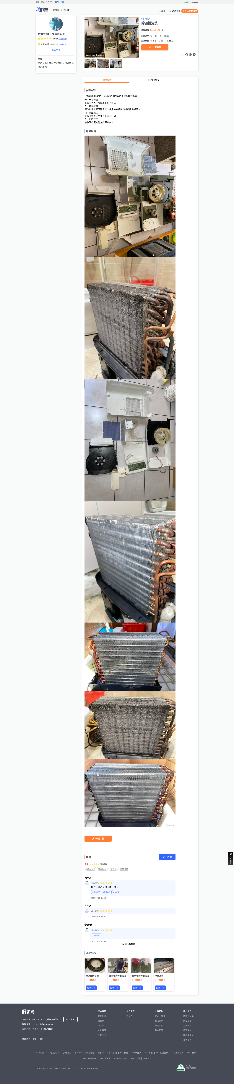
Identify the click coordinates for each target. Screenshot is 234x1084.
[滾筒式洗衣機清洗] (118, 965)
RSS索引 (102, 1035)
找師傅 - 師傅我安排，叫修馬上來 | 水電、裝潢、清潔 (42, 9)
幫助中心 (159, 1025)
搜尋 (163, 11)
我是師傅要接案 (190, 11)
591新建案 (136, 1053)
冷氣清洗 (159, 976)
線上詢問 (70, 1019)
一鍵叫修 (156, 47)
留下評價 (167, 857)
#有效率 (116, 892)
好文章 (101, 1025)
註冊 (163, 1016)
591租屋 (124, 1053)
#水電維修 (62, 44)
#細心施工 (96, 892)
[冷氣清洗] (164, 965)
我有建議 (159, 1030)
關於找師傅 (188, 1016)
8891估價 (135, 1058)
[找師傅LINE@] (41, 1039)
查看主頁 (56, 50)
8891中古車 (105, 1058)
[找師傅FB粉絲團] (34, 1039)
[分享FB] (186, 54)
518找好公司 (54, 1053)
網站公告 (187, 1021)
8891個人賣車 (120, 1058)
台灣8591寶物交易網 (84, 1053)
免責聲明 (187, 1025)
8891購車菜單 (89, 1058)
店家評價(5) (153, 80)
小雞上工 (67, 1053)
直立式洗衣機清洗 (140, 976)
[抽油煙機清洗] (95, 965)
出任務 (146, 1058)
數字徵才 (187, 1040)
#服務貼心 (106, 892)
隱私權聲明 (188, 1035)
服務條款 (187, 1030)
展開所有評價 (128, 944)
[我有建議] (230, 858)
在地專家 (102, 1030)
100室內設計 (178, 1053)
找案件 (129, 1016)
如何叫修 (102, 1016)
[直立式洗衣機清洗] (141, 965)
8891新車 (191, 1053)
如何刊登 (176, 11)
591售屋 (149, 1053)
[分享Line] (190, 54)
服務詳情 (107, 80)
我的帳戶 (159, 1021)
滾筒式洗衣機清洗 (117, 976)
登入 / (158, 1016)
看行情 (101, 1021)
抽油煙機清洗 (92, 976)
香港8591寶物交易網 (107, 1053)
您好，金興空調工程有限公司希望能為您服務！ (56, 65)
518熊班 (40, 1053)
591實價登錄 (162, 1053)
